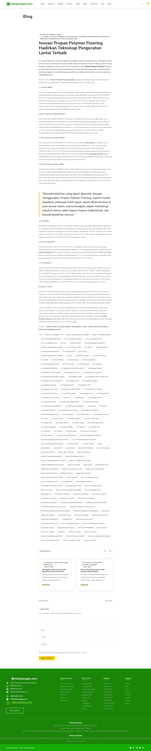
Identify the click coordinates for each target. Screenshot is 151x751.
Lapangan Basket (87, 684)
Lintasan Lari (86, 698)
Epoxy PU (63, 695)
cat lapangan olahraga (48, 385)
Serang (85, 731)
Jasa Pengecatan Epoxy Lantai (51, 486)
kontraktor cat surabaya (86, 498)
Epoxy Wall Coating (66, 689)
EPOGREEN (107, 700)
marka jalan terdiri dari (100, 515)
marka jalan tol (67, 519)
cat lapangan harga (72, 381)
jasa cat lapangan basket (90, 477)
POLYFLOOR (108, 684)
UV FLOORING (108, 709)
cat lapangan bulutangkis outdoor (53, 377)
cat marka (66, 398)
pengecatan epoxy (47, 528)
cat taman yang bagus (48, 427)
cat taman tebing (78, 423)
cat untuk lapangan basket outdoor (84, 439)
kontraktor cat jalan (99, 494)
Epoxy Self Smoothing (67, 686)
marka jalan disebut (48, 515)
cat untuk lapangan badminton (90, 435)
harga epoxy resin (66, 473)
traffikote (61, 532)
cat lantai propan (83, 364)
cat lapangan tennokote (49, 393)
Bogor (79, 731)
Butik (126, 738)
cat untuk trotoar (88, 444)
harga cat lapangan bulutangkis (80, 460)
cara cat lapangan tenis (49, 343)
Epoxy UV (63, 698)
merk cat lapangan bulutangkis (93, 523)
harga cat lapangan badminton (51, 456)
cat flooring (82, 351)
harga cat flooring (83, 452)
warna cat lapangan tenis (71, 540)
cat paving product (83, 414)
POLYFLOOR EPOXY (46, 252)
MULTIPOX (107, 686)
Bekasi (41, 731)
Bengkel (107, 738)
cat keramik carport (82, 356)
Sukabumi (100, 731)
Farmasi (68, 738)
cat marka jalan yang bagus (74, 406)
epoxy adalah (45, 448)
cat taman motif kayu (91, 419)
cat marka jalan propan (90, 402)
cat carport (88, 347)
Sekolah (140, 738)
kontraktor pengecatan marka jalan (85, 511)
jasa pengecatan (67, 481)
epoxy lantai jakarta (48, 452)
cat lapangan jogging (90, 381)
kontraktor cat (46, 494)
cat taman (44, 419)
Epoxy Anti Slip (65, 692)
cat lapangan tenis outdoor (70, 389)
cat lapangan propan (67, 385)
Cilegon (92, 731)
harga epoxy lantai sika (49, 473)
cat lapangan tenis (84, 385)
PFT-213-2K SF (105, 252)
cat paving (102, 406)
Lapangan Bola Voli (88, 692)
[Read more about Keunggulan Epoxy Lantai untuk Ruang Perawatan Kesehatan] (56, 556)
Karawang (57, 731)
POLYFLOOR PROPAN (85, 528)
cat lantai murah (68, 364)
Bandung (108, 731)
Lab (121, 738)
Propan (127, 684)
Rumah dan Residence (42, 738)
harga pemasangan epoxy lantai (52, 477)
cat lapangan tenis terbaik (93, 389)
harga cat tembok (74, 465)
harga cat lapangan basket (74, 456)
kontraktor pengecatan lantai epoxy (53, 507)
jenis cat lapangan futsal (93, 486)
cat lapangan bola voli (72, 372)
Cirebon (73, 731)
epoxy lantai (70, 448)
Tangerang (33, 731)
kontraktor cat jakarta (81, 494)
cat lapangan (97, 364)
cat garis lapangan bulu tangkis (52, 356)
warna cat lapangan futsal (50, 540)
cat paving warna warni (101, 414)
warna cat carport (90, 532)
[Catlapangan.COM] (19, 4)
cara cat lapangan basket (73, 339)
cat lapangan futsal (75, 377)
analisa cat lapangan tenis (54, 335)
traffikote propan (74, 532)
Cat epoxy (45, 37)
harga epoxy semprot (83, 473)
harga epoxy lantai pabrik (49, 469)
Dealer (100, 738)
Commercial (61, 37)
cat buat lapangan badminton (95, 343)
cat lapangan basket (95, 368)
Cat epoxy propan (69, 351)
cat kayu (69, 356)
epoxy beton (58, 448)
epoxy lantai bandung (85, 448)
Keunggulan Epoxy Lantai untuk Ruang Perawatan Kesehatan (54, 570)
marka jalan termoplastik (49, 519)
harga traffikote (72, 477)
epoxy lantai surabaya (65, 452)
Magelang (125, 731)
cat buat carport (75, 343)
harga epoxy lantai (101, 465)
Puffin (127, 689)
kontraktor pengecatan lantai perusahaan (55, 511)
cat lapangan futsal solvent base (97, 377)
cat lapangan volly (102, 393)
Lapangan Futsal (87, 695)
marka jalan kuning (64, 515)
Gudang (61, 738)
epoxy (100, 444)
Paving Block (86, 703)
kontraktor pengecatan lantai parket (82, 507)
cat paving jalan (67, 414)
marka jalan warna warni (49, 523)
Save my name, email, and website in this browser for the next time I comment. (63, 653)
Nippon (127, 703)
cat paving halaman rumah (50, 414)
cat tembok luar (93, 427)
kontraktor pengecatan (49, 502)
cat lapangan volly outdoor (50, 398)
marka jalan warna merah (84, 519)
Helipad (84, 700)
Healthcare (104, 37)
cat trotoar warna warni (88, 431)
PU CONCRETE (109, 706)
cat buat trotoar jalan (73, 347)
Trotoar (84, 709)
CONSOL (128, 692)
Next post (108, 601)
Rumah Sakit (73, 39)
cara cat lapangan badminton (51, 339)
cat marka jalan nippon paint (69, 402)
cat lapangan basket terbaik (51, 372)
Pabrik (54, 738)
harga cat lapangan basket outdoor (53, 460)
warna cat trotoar (90, 540)
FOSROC (128, 700)
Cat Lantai (53, 37)
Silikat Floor (64, 700)
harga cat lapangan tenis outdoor (52, 465)
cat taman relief (46, 423)
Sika (126, 686)
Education (70, 37)
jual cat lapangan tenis (93, 490)
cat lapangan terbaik (68, 393)
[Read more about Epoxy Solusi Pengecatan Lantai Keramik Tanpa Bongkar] (94, 556)
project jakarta (102, 528)
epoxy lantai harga (103, 448)
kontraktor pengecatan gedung (71, 502)
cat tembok (81, 427)
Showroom (92, 738)
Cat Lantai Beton (58, 360)
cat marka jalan (79, 398)
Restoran (115, 738)
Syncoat (127, 698)
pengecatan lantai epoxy (66, 528)
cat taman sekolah (62, 423)
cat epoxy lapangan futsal (50, 351)
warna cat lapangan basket (75, 536)
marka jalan (105, 511)
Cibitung (65, 731)
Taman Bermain (86, 706)
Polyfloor (64, 39)
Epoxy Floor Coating (66, 684)
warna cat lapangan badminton (51, 536)
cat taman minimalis (74, 419)
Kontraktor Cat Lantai (48, 498)
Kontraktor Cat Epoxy (62, 494)
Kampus (133, 738)
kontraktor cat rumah (67, 498)
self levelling (89, 143)
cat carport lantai (102, 347)
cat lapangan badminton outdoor (72, 368)
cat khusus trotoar (99, 356)
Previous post (43, 601)
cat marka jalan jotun (95, 398)
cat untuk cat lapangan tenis (66, 435)
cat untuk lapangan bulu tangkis (52, 444)
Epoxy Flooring (80, 37)
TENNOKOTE (108, 698)
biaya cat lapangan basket (101, 335)
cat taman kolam (57, 419)
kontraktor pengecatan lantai (96, 502)
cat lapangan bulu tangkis (92, 372)
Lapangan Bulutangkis (88, 689)
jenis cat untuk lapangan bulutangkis (68, 490)
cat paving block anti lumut (68, 410)
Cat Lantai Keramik (88, 360)
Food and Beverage (93, 37)
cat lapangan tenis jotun (49, 389)
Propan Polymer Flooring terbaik (62, 80)
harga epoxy (87, 465)
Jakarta (25, 731)
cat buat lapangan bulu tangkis (52, 347)
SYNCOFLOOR (108, 689)
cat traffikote (46, 431)
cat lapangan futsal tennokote (51, 381)
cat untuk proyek (72, 444)
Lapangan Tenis (87, 686)
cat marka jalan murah (48, 402)
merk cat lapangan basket (70, 523)
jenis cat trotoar (46, 490)
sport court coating (47, 532)
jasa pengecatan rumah (73, 486)
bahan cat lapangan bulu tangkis (77, 335)
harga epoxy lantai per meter (72, 469)
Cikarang (48, 731)
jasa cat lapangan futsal (49, 481)
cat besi (63, 343)
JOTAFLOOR (108, 692)
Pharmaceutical (54, 39)
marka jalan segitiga (81, 515)
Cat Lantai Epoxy (73, 360)
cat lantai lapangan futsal (50, 364)
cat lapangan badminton (49, 368)
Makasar (116, 731)
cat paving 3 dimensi (48, 410)
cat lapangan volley (86, 393)
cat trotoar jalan (71, 431)
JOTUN (127, 695)
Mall (84, 738)
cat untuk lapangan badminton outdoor (54, 439)
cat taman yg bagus (66, 427)
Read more (46, 585)
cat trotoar (58, 431)
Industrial (44, 39)
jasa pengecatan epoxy (84, 481)
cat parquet (92, 406)
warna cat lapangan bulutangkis (99, 536)
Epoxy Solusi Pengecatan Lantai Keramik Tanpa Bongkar (93, 570)
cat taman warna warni (95, 423)
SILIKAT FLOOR (109, 703)
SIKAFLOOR (107, 695)
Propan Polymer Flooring (94, 66)
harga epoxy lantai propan (95, 469)
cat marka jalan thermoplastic (51, 406)
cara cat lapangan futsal (94, 339)
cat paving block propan (89, 410)
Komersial (28, 738)
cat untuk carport (47, 435)
